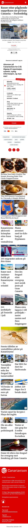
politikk (22, 139)
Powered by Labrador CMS (14, 526)
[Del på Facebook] (11, 53)
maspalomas (6, 137)
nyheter (10, 142)
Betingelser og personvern (10, 497)
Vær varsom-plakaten (14, 492)
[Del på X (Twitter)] (14, 53)
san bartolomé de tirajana (18, 137)
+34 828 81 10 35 (6, 516)
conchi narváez (14, 144)
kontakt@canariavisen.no (9, 511)
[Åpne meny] (25, 2)
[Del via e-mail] (16, 53)
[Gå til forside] (7, 2)
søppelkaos (17, 142)
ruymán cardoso (8, 139)
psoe (16, 139)
